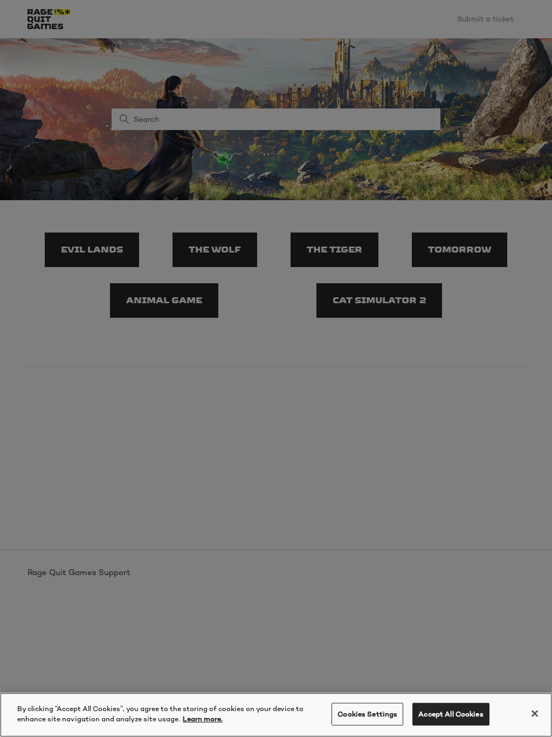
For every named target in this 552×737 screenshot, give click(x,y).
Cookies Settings (367, 714)
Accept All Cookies (450, 714)
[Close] (535, 713)
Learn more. (203, 719)
